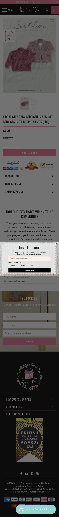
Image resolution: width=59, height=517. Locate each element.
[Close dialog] (56, 243)
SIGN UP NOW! (29, 270)
